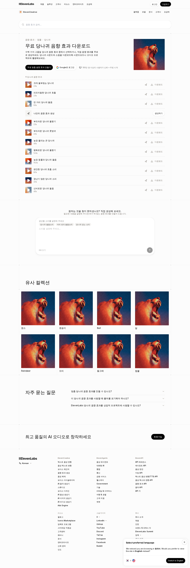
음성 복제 (62, 476)
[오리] (76, 353)
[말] (152, 310)
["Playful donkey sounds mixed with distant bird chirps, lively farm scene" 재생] (95, 180)
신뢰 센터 (62, 546)
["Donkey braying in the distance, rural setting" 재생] (95, 103)
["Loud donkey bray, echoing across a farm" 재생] (95, 84)
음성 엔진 (139, 469)
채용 (137, 520)
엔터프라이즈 (63, 542)
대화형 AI (100, 465)
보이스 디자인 (63, 491)
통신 (98, 473)
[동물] (152, 353)
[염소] (38, 310)
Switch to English (175, 560)
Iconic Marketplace (66, 520)
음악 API (138, 487)
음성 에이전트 (102, 462)
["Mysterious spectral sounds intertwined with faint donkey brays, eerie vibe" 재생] (95, 190)
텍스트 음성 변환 (65, 462)
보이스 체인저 (63, 469)
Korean (25, 463)
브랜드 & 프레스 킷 (143, 528)
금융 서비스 (101, 476)
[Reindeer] (38, 353)
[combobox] (97, 24)
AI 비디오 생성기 (64, 502)
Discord (100, 531)
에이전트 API (140, 465)
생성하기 (159, 113)
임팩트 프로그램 (64, 524)
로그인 (154, 4)
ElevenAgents (102, 458)
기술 (98, 487)
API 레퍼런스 (140, 462)
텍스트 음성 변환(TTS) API (146, 476)
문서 (59, 539)
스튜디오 (61, 487)
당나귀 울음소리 (47, 224)
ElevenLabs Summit (144, 531)
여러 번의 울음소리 (65, 224)
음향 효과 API (141, 484)
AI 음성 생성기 (64, 494)
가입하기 (165, 4)
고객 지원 (100, 498)
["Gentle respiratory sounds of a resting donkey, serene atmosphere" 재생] (95, 170)
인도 (59, 549)
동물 (39, 40)
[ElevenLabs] (26, 4)
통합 (98, 469)
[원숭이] (76, 310)
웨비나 (60, 535)
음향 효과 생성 (64, 473)
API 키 (138, 491)
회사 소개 (139, 517)
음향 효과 (29, 40)
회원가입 (158, 436)
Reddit (99, 546)
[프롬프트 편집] (146, 84)
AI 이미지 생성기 (64, 498)
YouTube (101, 528)
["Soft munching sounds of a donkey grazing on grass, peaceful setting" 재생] (95, 151)
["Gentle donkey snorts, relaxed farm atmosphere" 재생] (95, 132)
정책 (137, 535)
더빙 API (138, 473)
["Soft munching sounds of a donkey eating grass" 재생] (95, 123)
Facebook (101, 542)
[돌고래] (114, 353)
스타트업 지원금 (64, 528)
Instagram (101, 539)
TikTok (100, 535)
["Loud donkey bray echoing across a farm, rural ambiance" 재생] (95, 142)
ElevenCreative (64, 458)
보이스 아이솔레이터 (66, 480)
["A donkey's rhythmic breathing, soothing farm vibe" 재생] (95, 94)
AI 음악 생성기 (64, 484)
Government (102, 484)
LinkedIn (100, 520)
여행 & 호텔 (101, 494)
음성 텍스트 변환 (65, 465)
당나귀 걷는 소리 (83, 224)
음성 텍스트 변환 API (144, 480)
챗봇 (98, 502)
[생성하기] (95, 113)
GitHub (100, 524)
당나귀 (47, 40)
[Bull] (114, 310)
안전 (137, 524)
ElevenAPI (139, 458)
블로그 (60, 517)
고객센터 (61, 531)
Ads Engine (63, 505)
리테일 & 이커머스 (104, 491)
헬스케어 (100, 480)
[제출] (150, 250)
